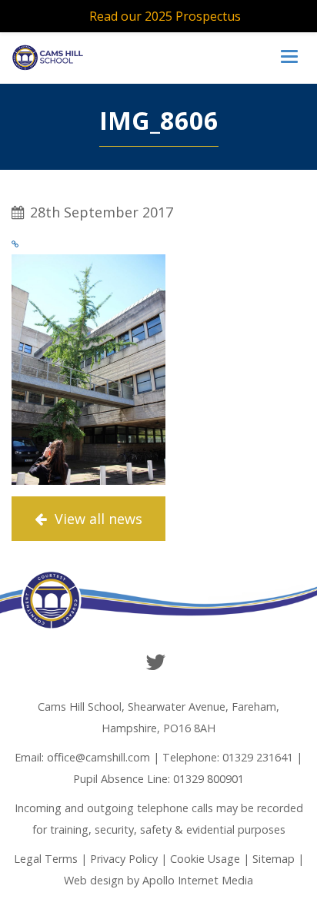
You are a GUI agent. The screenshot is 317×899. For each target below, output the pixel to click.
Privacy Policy (124, 858)
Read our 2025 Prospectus (165, 16)
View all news (96, 518)
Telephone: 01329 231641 (227, 757)
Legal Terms (46, 858)
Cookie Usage (205, 858)
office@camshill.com (98, 757)
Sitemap (273, 858)
